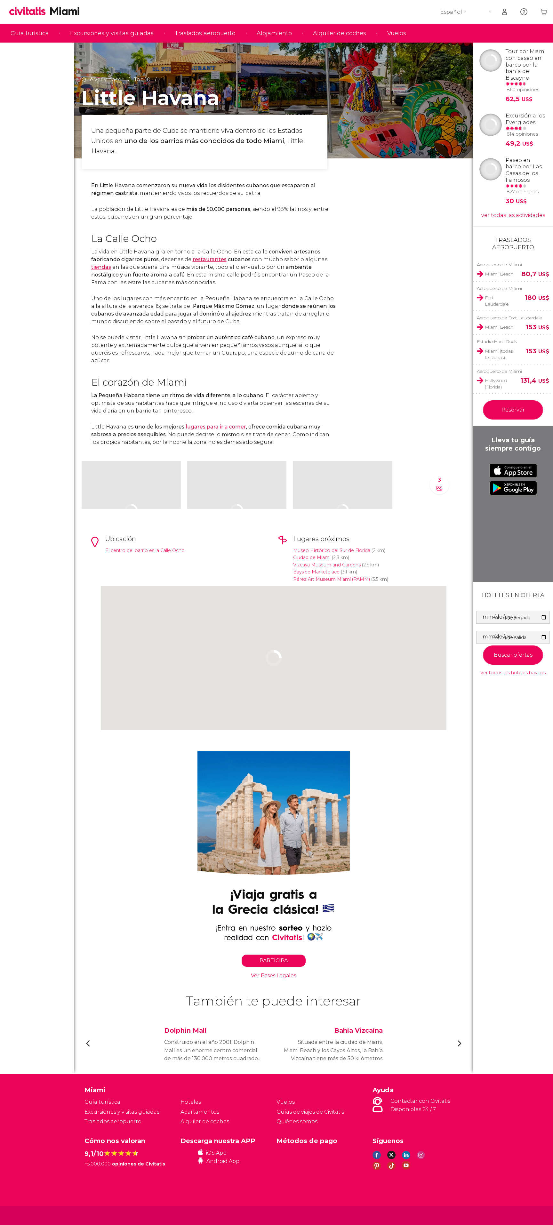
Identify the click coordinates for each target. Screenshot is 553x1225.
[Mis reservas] (505, 12)
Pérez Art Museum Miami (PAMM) (331, 579)
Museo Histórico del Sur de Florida (331, 550)
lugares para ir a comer (216, 427)
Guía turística (30, 33)
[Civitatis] (100, 1215)
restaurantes (210, 259)
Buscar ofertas (513, 655)
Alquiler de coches (339, 33)
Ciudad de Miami (312, 557)
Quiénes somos (296, 1121)
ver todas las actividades (513, 215)
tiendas (101, 267)
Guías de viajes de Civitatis (310, 1112)
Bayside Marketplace (316, 572)
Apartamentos (199, 1112)
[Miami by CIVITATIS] (29, 12)
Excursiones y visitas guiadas (112, 33)
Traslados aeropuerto (205, 33)
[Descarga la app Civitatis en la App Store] (513, 471)
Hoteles (190, 1102)
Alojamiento (274, 33)
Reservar (513, 410)
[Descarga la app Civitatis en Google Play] (513, 488)
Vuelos (396, 33)
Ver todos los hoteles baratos (513, 673)
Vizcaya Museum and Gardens (327, 565)
